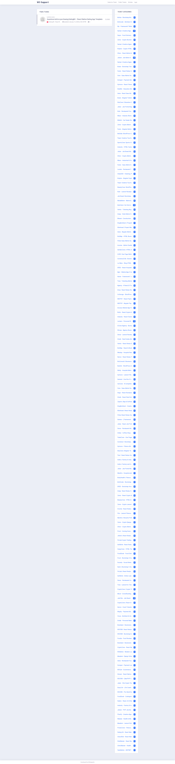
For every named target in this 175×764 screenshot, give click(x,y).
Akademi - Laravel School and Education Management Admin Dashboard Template (125, 723)
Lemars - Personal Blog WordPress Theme (124, 321)
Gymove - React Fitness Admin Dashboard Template (125, 84)
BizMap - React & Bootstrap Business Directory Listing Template (125, 348)
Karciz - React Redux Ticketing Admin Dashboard (125, 357)
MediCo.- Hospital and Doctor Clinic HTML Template (125, 473)
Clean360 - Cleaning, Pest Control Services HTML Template (125, 174)
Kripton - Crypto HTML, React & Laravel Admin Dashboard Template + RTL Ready (125, 49)
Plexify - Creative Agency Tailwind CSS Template (125, 714)
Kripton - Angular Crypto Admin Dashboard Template (125, 178)
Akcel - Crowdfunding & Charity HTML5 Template (125, 594)
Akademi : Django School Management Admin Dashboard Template (125, 656)
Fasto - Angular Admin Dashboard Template (125, 129)
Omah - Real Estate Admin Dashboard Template (125, 339)
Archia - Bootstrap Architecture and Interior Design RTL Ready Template (125, 17)
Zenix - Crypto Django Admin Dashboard (125, 522)
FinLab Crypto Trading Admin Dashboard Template (125, 540)
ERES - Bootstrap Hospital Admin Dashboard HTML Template (125, 486)
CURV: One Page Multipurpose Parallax (125, 254)
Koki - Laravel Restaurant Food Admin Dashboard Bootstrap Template (125, 192)
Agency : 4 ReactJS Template (125, 285)
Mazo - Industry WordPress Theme (125, 116)
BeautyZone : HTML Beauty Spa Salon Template (125, 500)
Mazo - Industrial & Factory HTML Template (125, 160)
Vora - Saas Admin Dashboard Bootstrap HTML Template (125, 388)
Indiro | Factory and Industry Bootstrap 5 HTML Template (125, 464)
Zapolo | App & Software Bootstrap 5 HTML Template (125, 402)
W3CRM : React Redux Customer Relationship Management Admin (125, 629)
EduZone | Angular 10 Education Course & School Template (125, 451)
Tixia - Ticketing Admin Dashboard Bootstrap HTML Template (125, 281)
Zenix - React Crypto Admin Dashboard (125, 495)
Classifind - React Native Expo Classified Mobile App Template (125, 737)
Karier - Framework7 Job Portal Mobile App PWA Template (125, 276)
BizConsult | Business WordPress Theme (125, 361)
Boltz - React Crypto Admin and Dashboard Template (125, 312)
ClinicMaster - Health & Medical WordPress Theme (125, 745)
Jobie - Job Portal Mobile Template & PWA (125, 469)
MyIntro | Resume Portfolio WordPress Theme (125, 518)
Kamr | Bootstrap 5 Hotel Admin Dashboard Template (125, 567)
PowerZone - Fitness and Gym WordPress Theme (125, 728)
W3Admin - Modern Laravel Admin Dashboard (125, 652)
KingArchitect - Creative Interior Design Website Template (125, 406)
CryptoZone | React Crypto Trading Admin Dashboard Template (125, 603)
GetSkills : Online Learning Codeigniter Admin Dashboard (125, 576)
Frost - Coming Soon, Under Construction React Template (125, 531)
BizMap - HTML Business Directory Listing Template (125, 236)
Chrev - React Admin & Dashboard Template (125, 53)
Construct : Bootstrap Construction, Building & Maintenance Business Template (125, 442)
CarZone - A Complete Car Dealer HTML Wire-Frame (125, 384)
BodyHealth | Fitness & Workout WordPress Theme (125, 477)
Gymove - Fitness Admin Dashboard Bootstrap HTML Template (125, 446)
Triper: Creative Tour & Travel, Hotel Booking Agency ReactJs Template (125, 183)
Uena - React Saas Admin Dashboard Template (125, 93)
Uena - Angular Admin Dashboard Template (125, 232)
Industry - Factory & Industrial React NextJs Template (125, 705)
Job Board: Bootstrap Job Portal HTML (125, 196)
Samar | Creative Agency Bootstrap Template (125, 44)
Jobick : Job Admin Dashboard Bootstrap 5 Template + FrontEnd (124, 58)
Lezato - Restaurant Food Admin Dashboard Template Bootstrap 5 (125, 169)
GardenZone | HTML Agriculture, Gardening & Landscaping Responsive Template (125, 250)
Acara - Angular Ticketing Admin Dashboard (125, 98)
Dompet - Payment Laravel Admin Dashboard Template (125, 665)
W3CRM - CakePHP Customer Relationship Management (125, 678)
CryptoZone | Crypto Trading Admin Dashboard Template (125, 589)
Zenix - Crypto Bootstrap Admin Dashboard (125, 40)
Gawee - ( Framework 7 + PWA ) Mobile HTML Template (125, 419)
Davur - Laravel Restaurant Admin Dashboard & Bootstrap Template (125, 335)
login (135, 2)
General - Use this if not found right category (125, 379)
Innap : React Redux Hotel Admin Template (125, 491)
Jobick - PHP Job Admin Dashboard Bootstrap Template (125, 710)
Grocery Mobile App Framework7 (125, 308)
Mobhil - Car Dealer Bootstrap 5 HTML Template (125, 120)
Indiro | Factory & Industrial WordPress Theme (125, 460)
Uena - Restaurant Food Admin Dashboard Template (125, 661)
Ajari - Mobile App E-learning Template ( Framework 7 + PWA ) (125, 272)
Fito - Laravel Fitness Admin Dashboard (125, 513)
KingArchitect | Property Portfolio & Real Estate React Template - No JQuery (125, 223)
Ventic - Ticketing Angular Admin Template (125, 209)
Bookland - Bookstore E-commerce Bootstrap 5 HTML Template (125, 643)
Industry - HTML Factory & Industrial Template (125, 147)
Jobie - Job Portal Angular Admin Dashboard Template (125, 107)
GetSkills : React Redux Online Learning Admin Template (125, 544)
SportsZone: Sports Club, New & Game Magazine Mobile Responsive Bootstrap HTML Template (125, 142)
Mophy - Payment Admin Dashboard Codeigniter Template (125, 611)
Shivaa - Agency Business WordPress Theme (125, 330)
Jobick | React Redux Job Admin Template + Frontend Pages (125, 536)
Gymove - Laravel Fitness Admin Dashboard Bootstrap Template (125, 375)
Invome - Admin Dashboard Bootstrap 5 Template (125, 245)
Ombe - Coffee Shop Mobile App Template (125, 433)
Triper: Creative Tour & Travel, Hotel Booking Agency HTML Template (125, 138)
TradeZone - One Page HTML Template (125, 437)
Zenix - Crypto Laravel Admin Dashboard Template (125, 504)
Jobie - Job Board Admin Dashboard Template (125, 151)
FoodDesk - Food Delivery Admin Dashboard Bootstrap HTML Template (125, 553)
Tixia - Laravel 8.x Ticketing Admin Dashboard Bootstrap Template (125, 585)
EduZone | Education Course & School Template (125, 102)
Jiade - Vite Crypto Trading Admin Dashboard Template (125, 683)
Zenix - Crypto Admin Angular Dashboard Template (125, 125)
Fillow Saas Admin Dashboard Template (125, 241)
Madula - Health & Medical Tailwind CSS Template (125, 719)
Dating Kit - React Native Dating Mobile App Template (125, 732)
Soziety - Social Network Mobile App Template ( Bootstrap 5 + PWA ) (125, 562)
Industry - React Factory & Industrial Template (125, 317)
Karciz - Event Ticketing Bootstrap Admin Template (125, 607)
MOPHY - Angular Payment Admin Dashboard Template (125, 303)
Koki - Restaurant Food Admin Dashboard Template (125, 111)
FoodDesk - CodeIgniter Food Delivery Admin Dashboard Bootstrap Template (125, 696)
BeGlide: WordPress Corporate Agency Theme (125, 133)
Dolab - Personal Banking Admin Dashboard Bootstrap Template (125, 620)
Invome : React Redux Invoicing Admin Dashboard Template (125, 509)
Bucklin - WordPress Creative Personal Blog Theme (125, 366)
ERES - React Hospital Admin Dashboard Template (125, 267)
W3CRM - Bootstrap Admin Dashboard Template (125, 634)
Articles (130, 2)
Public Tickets (122, 2)
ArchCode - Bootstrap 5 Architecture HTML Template (125, 482)
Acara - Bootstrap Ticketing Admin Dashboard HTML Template (125, 66)
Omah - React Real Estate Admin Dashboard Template (125, 397)
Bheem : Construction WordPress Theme (125, 218)
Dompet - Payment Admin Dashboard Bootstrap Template (125, 80)
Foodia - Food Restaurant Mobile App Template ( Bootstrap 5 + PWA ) (125, 638)
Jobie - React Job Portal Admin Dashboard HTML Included (125, 424)
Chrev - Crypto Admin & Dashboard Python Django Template (125, 527)
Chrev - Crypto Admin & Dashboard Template (125, 156)
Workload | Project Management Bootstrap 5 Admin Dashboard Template (125, 227)
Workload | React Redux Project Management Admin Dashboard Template (125, 410)
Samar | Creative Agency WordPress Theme (125, 62)
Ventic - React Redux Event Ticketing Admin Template (125, 343)
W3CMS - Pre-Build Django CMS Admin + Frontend (125, 692)
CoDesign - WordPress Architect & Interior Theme (125, 294)
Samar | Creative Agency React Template (124, 31)
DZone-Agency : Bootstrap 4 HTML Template (125, 326)
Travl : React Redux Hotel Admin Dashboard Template (125, 455)
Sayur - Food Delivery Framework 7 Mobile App (125, 35)
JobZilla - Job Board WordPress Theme (124, 598)
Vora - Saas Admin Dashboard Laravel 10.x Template (125, 75)
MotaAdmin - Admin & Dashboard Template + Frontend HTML (125, 200)
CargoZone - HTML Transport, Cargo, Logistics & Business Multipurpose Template (125, 549)
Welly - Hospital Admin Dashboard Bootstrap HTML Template (125, 370)
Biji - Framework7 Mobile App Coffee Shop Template (125, 26)
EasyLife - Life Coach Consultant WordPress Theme (125, 687)
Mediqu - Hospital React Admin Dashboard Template (125, 352)
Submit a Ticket (112, 2)
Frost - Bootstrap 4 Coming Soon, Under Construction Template (125, 558)
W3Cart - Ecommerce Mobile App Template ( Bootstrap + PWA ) (125, 670)
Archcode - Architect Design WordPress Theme (125, 22)
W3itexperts (91, 762)
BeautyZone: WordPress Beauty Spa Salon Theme (125, 187)
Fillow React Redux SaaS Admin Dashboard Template (125, 415)
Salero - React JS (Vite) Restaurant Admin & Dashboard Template (125, 701)
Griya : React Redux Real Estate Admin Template (125, 290)
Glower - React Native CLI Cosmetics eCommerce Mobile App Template (125, 674)
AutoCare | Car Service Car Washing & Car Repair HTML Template (124, 205)
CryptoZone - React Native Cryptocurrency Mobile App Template (125, 647)
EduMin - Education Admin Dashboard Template (125, 89)
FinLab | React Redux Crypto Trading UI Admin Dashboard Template (125, 571)
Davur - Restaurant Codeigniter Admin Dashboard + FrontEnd (125, 580)
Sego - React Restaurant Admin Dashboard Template (125, 393)
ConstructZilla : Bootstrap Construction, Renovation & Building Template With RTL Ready (125, 259)
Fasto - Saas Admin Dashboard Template (125, 165)
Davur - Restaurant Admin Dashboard (125, 428)
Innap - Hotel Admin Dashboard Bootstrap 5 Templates (125, 214)
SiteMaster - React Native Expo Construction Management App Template (125, 741)
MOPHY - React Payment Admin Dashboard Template (125, 299)
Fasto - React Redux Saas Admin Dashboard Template (125, 71)
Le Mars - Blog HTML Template (125, 263)
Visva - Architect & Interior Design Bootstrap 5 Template (125, 616)
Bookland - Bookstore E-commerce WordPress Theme (125, 625)
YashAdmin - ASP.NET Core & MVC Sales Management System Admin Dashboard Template (125, 750)
